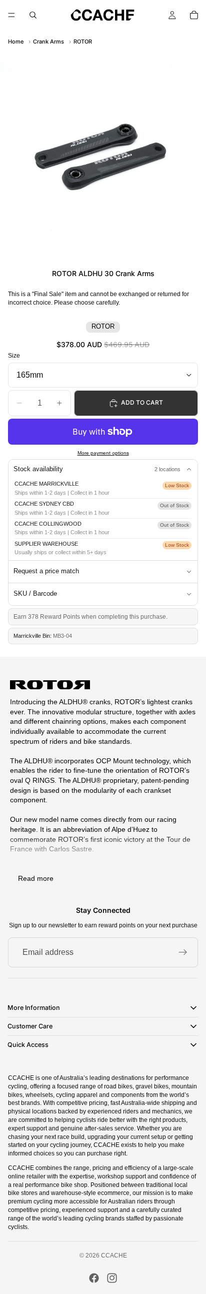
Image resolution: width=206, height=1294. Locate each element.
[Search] (33, 15)
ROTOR (83, 41)
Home (16, 41)
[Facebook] (94, 1278)
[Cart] (194, 15)
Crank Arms (48, 41)
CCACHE (114, 1255)
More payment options (103, 453)
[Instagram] (112, 1278)
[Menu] (11, 15)
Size (14, 355)
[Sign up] (183, 952)
